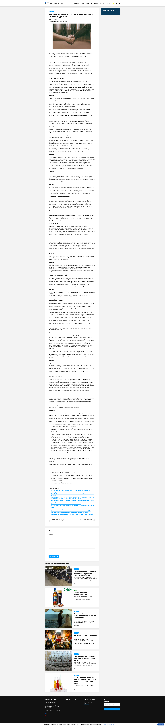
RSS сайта (86, 703)
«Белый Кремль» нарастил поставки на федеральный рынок (84, 658)
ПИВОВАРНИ (94, 3)
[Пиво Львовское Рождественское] (58, 597)
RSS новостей (87, 705)
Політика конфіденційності (108, 724)
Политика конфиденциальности (52, 710)
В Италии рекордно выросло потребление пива (85, 636)
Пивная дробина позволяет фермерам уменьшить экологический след (85, 573)
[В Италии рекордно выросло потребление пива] (58, 640)
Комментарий (51, 534)
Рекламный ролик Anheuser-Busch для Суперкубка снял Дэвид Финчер (85, 615)
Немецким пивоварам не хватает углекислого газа (66, 503)
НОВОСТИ (76, 3)
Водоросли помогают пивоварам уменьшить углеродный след (69, 512)
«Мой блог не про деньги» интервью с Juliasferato (65, 509)
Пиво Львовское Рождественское (80, 593)
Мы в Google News (88, 702)
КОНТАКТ (108, 3)
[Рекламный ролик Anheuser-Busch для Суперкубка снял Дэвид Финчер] (58, 618)
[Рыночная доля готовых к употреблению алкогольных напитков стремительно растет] (58, 682)
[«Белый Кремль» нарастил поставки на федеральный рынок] (58, 661)
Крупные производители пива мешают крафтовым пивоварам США (70, 510)
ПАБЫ (87, 3)
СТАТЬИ (102, 3)
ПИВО (82, 3)
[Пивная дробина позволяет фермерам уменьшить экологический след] (58, 576)
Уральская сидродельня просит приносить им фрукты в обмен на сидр (72, 514)
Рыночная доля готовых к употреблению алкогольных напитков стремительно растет (85, 680)
